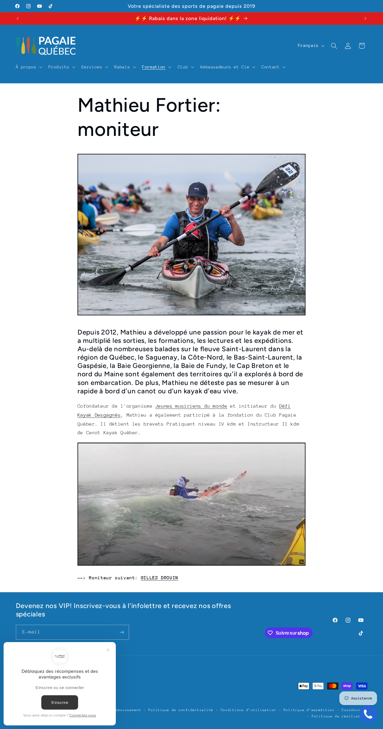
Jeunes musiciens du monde (191, 406)
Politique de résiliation (339, 716)
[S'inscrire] (121, 632)
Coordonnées (354, 710)
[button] (28, 66)
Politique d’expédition (309, 710)
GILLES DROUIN (159, 578)
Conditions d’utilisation (248, 710)
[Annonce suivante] (365, 18)
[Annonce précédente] (17, 18)
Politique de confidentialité (180, 710)
